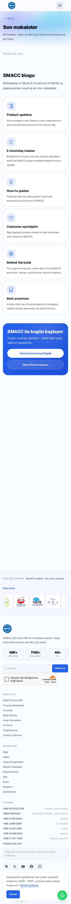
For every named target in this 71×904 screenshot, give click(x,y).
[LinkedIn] (6, 866)
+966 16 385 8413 (35, 833)
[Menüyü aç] (59, 5)
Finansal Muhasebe (13, 705)
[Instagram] (39, 866)
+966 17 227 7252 (35, 838)
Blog (5, 752)
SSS (5, 777)
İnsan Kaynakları (12, 720)
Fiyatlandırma (10, 730)
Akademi (7, 786)
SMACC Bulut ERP (13, 700)
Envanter (8, 710)
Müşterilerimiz (10, 771)
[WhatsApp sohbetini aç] (62, 895)
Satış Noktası (10, 715)
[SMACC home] (11, 5)
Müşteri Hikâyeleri (12, 766)
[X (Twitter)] (14, 866)
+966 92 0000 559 (35, 808)
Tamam (13, 894)
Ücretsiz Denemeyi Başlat (36, 353)
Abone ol (60, 668)
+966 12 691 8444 (35, 818)
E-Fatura (7, 725)
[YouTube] (23, 866)
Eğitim (6, 757)
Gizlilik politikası (29, 885)
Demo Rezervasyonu (36, 364)
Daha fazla (9, 588)
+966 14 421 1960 (35, 828)
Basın (6, 781)
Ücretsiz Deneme (12, 735)
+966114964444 (35, 813)
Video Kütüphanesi (13, 762)
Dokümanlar (9, 791)
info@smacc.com (12, 843)
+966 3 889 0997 (35, 823)
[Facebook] (31, 866)
